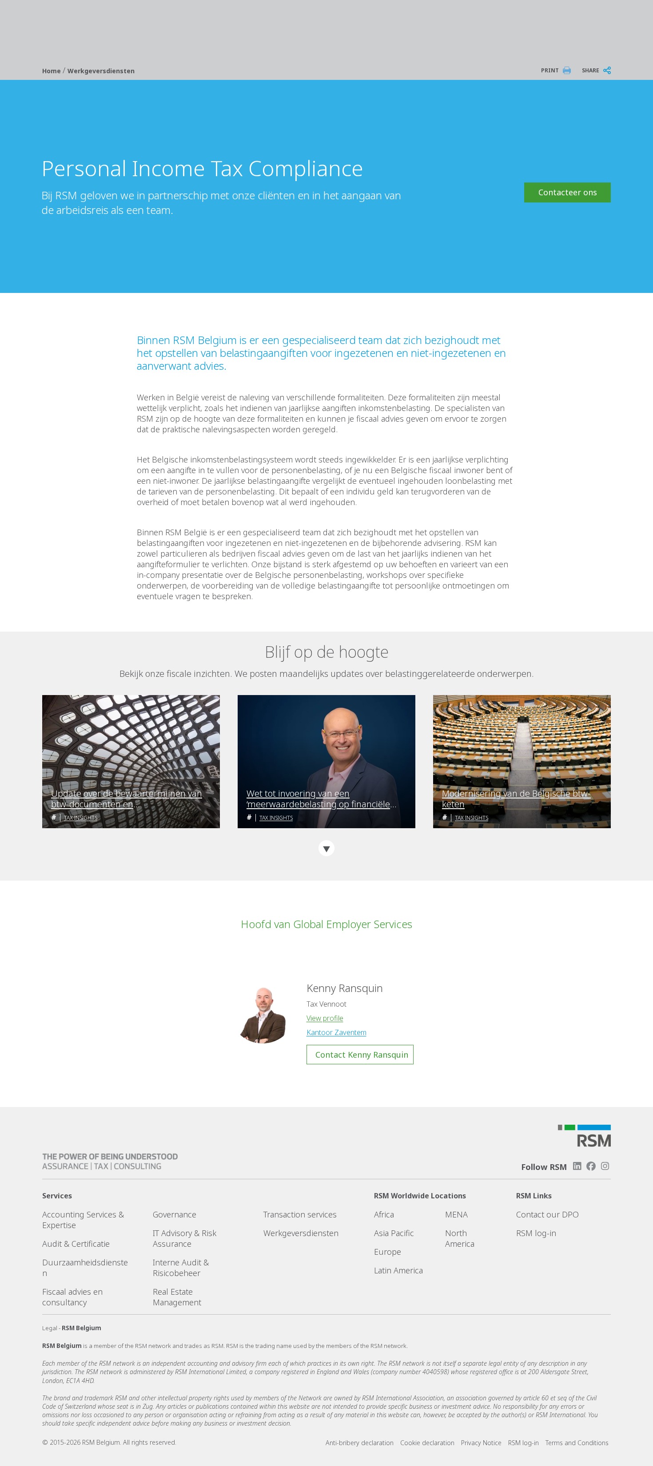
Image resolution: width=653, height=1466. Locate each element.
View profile (325, 1018)
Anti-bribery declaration (360, 1442)
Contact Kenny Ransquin (361, 1054)
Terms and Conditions (577, 1442)
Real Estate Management (177, 1297)
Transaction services (300, 1214)
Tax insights (80, 818)
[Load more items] (326, 848)
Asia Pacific (394, 1233)
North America (459, 1238)
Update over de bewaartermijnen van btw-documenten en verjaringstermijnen (126, 799)
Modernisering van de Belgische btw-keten (516, 799)
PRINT (550, 70)
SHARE (590, 70)
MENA (456, 1214)
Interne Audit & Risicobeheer (181, 1267)
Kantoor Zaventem (336, 1032)
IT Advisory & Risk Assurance (184, 1238)
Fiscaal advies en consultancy (72, 1297)
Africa (384, 1214)
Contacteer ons (567, 192)
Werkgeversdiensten (101, 71)
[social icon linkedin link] (577, 1166)
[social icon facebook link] (591, 1166)
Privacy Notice (481, 1442)
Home (52, 71)
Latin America (398, 1270)
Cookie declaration (427, 1442)
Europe (387, 1251)
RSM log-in (536, 1233)
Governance (174, 1214)
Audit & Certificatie (76, 1243)
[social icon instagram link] (605, 1166)
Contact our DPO (547, 1214)
